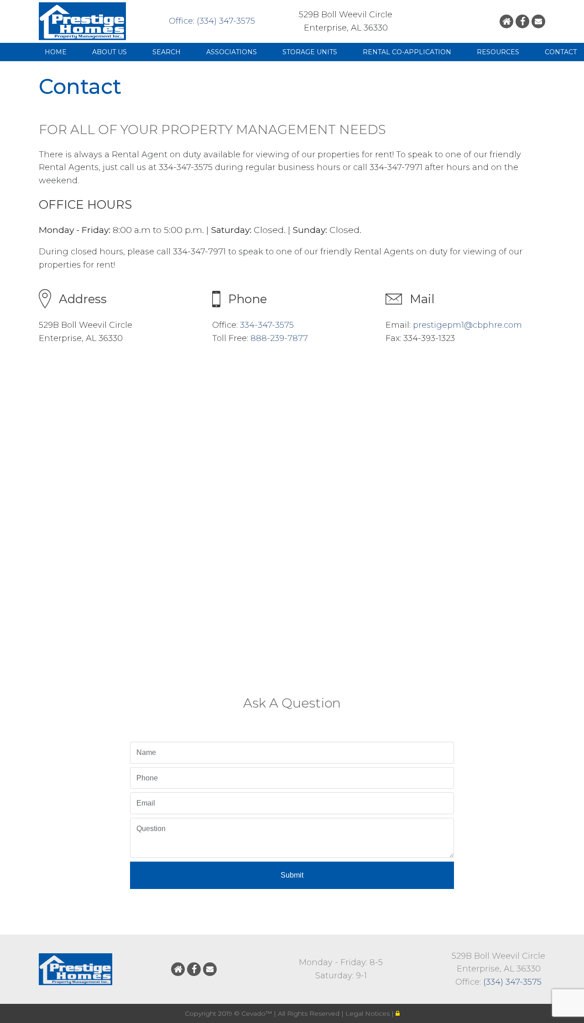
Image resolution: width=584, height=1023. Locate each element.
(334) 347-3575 (512, 982)
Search (166, 52)
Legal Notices (368, 1013)
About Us (109, 52)
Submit (292, 875)
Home (56, 52)
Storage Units (309, 52)
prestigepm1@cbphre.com (467, 325)
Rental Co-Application (407, 52)
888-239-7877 (279, 338)
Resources (498, 52)
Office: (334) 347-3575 (212, 21)
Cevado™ (257, 1013)
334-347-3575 (267, 325)
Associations (231, 52)
